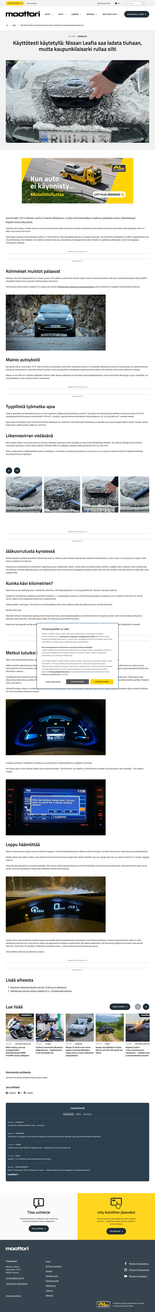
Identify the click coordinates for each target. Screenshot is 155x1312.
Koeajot (49, 1271)
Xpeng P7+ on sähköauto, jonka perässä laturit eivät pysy (29, 1159)
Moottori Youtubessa (138, 1276)
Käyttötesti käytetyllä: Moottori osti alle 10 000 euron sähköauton (38, 987)
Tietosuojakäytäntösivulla (58, 672)
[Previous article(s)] (138, 1007)
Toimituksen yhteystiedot (16, 1283)
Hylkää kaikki (77, 682)
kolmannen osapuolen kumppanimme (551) (77, 636)
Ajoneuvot (82, 36)
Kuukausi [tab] (87, 1114)
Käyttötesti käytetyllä (23, 1044)
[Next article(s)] (146, 1007)
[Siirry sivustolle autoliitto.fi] (103, 1304)
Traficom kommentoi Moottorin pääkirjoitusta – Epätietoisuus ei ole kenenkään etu (39, 1147)
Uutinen (48, 1044)
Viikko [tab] (78, 1114)
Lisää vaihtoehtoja (53, 682)
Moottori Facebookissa (139, 1263)
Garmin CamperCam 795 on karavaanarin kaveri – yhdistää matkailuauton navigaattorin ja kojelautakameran (49, 1170)
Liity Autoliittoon (13, 3)
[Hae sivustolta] (143, 3)
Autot (48, 1261)
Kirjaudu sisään (105, 3)
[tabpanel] (77, 1148)
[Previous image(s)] (9, 470)
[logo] (23, 15)
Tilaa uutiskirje (32, 3)
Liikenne (49, 1290)
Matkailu (49, 1295)
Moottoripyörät (52, 1280)
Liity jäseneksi (114, 1231)
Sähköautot (51, 1285)
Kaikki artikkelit (119, 1006)
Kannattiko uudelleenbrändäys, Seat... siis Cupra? (26, 1125)
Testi (14, 25)
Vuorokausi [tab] (68, 1114)
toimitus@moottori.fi (15, 1278)
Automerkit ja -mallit (135, 14)
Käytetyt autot (52, 1276)
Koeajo (107, 1044)
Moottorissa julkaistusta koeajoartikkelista (76, 286)
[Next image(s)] (17, 470)
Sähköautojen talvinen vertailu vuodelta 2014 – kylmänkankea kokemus (41, 990)
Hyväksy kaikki (102, 682)
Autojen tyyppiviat (53, 1266)
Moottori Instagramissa (139, 1269)
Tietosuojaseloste (13, 1295)
